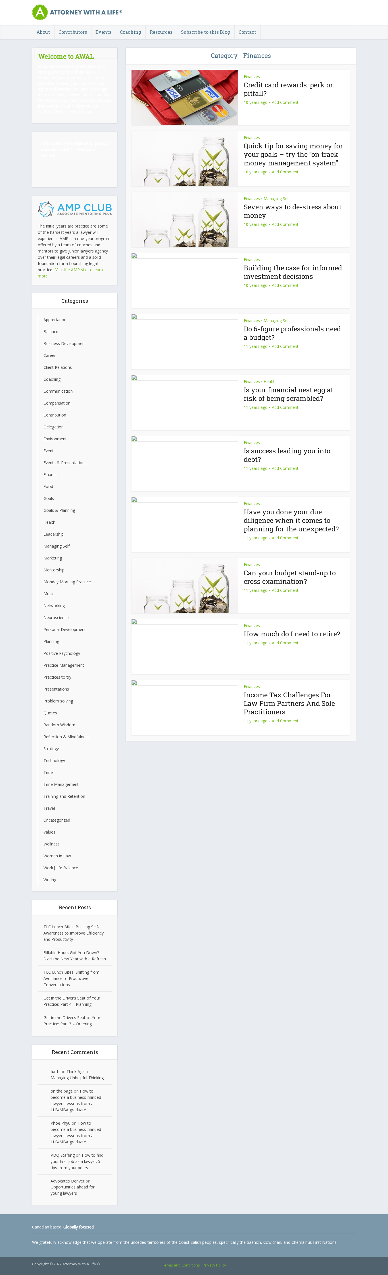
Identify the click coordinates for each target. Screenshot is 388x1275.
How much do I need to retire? (292, 633)
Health (270, 381)
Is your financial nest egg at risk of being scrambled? (288, 394)
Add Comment (285, 102)
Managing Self (277, 198)
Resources (161, 32)
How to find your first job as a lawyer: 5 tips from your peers (77, 1161)
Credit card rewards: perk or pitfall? (288, 89)
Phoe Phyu (60, 1123)
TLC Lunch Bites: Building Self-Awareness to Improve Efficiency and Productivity (73, 933)
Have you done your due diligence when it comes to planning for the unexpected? (291, 520)
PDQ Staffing (63, 1155)
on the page (62, 1091)
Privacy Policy (214, 1265)
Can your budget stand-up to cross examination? (290, 577)
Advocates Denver (67, 1181)
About (43, 32)
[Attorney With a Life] (77, 12)
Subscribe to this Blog (205, 32)
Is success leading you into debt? (287, 455)
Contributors (73, 32)
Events (103, 32)
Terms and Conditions (181, 1265)
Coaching (130, 32)
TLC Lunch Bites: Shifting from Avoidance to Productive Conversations (71, 978)
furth (55, 1071)
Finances (252, 76)
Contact (247, 32)
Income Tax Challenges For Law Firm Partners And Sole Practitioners (289, 703)
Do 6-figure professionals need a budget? (292, 333)
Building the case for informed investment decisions (293, 272)
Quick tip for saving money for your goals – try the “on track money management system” (293, 154)
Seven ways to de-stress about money (292, 211)
